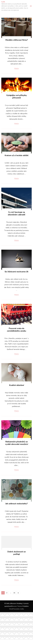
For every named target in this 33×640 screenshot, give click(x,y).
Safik (3, 2)
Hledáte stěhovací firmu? (16, 40)
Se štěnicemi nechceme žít (16, 271)
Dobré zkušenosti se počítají (16, 553)
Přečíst (16, 68)
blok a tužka (20, 609)
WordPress (12, 609)
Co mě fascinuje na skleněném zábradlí (16, 213)
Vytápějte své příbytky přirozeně (16, 96)
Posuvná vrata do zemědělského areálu (16, 329)
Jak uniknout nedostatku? (16, 503)
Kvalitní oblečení (16, 385)
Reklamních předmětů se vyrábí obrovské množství (16, 443)
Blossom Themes (16, 606)
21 (14, 593)
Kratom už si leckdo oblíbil (16, 155)
